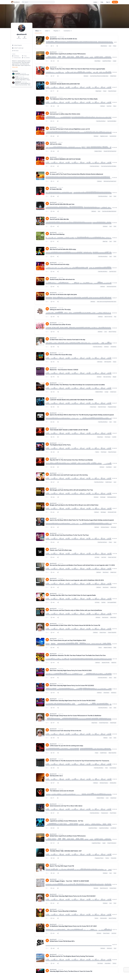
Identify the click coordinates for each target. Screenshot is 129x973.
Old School (109, 948)
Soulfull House (103, 752)
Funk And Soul (113, 767)
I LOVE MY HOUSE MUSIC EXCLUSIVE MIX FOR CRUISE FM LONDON (71, 400)
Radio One (114, 662)
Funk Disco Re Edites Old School (109, 211)
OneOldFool (17, 73)
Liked (47, 30)
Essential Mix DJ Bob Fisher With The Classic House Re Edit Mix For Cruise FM (75, 625)
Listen (95, 2)
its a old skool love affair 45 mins (60, 324)
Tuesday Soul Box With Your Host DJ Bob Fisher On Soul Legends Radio (73, 595)
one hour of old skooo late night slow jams (63, 294)
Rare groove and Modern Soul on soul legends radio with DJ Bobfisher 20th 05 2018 (77, 580)
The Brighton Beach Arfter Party (60, 445)
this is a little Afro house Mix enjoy (61, 354)
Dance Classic (106, 933)
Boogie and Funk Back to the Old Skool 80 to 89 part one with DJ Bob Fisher (74, 505)
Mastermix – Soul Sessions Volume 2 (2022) (64, 369)
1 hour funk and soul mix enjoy (59, 264)
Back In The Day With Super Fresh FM (62, 866)
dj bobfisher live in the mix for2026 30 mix (63, 39)
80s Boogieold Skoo (112, 497)
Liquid (104, 843)
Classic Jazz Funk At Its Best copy (61, 550)
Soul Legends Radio (112, 602)
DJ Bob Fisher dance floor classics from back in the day (67, 339)
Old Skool (86, 76)
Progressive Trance (99, 858)
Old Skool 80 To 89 (112, 512)
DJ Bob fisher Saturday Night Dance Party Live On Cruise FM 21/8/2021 (73, 896)
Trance (100, 647)
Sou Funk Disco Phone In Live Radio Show (99, 76)
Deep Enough (113, 722)
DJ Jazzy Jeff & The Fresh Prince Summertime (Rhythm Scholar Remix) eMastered (76, 174)
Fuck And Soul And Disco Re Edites (108, 166)
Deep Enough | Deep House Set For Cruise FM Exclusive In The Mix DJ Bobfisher (75, 715)
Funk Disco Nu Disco (101, 121)
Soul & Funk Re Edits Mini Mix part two (62, 204)
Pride (115, 647)
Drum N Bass (97, 61)
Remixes (105, 737)
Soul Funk (109, 106)
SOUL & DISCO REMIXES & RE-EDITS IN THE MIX (65, 159)
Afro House (99, 361)
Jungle (114, 61)
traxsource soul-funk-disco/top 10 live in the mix (65, 730)
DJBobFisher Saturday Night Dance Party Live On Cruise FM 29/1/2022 (72, 700)
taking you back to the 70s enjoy (60, 309)
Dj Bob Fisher (113, 76)
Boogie (114, 376)
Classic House (103, 632)
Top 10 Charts (113, 813)
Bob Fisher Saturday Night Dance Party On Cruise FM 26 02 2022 (71, 670)
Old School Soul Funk (111, 286)
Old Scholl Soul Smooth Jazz (110, 181)
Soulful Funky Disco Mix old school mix (62, 279)
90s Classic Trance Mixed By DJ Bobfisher (63, 911)
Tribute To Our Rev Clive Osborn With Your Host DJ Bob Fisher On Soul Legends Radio (77, 69)
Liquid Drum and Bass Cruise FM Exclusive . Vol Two (66, 821)
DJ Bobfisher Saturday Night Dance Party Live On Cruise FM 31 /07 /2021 (73, 926)
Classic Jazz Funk (112, 557)
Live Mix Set (113, 828)
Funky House (93, 406)
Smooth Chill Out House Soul (110, 151)
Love (106, 331)
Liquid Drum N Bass (107, 61)
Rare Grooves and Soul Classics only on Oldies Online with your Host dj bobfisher (76, 610)
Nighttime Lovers (104, 136)
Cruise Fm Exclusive (112, 843)
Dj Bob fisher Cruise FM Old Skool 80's (62, 941)
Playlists (57, 30)
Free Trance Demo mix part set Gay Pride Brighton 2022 (68, 640)
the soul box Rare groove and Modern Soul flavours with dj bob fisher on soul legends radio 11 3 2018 (82, 565)
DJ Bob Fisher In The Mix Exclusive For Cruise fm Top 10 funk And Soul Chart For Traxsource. (79, 760)
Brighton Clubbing (107, 647)
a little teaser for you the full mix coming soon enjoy (66, 745)
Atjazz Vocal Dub (112, 752)
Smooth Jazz (113, 391)
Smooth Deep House (103, 722)
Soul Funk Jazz (112, 271)
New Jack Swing (107, 376)
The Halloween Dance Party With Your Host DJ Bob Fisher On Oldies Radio (74, 99)
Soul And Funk (113, 136)
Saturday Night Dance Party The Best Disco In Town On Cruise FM (71, 971)
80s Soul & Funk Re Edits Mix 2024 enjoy (63, 249)
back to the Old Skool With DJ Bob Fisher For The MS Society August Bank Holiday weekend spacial (82, 415)
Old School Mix (103, 918)
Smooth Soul (113, 797)
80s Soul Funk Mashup (57, 234)
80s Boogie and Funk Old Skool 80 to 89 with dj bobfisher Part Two (71, 490)
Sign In (108, 2)
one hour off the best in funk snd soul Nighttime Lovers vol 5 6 (70, 129)
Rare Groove (105, 572)
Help (102, 2)
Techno (97, 452)
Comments (68, 30)
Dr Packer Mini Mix (56, 189)
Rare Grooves (105, 617)
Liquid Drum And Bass (103, 828)
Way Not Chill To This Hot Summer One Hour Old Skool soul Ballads (71, 460)
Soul (110, 45)
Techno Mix (113, 858)
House (104, 91)
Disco (115, 106)
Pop (115, 316)
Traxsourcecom (104, 813)
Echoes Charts (113, 888)
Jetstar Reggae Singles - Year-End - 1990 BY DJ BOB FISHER (69, 881)
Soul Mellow (108, 467)
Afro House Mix (108, 361)
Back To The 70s (108, 316)
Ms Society (113, 527)
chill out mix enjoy (55, 144)
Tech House (107, 437)
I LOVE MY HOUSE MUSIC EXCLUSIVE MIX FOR (65, 84)
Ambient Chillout (98, 151)
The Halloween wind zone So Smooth (62, 791)
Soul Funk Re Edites (112, 121)
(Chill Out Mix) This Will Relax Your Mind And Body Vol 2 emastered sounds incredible (77, 384)
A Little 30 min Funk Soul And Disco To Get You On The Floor (69, 535)
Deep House (98, 91)
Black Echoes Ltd (104, 888)
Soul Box (103, 602)
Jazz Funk (103, 557)
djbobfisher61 (18, 81)
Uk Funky (97, 557)
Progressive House (112, 406)
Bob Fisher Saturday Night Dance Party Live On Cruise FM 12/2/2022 (72, 685)
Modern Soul (113, 572)
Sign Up (115, 2)
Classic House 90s (112, 632)
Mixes (38, 30)
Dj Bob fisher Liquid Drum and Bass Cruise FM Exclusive (68, 54)
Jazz (115, 467)
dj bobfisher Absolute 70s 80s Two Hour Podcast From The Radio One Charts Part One (78, 655)
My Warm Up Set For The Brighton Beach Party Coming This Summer (72, 956)
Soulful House (108, 482)
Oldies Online (113, 617)
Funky (114, 45)
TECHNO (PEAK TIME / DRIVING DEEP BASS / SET (66, 851)
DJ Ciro (16, 76)
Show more (15, 67)
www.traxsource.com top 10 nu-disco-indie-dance (66, 806)
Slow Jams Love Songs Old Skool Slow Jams (106, 301)
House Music (107, 963)
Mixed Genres (104, 45)
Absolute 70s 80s (105, 662)
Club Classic (106, 692)
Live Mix (114, 437)
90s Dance (113, 692)
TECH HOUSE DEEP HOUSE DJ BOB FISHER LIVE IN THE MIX (69, 430)
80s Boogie (102, 497)
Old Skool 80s (113, 782)
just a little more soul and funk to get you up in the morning (69, 475)
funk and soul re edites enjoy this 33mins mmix (65, 114)
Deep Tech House (112, 91)
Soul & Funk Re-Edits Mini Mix (59, 219)
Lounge (106, 391)
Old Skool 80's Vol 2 (56, 776)
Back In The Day (112, 331)
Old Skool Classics (105, 527)
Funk (115, 196)
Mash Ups (105, 241)
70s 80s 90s (113, 346)
